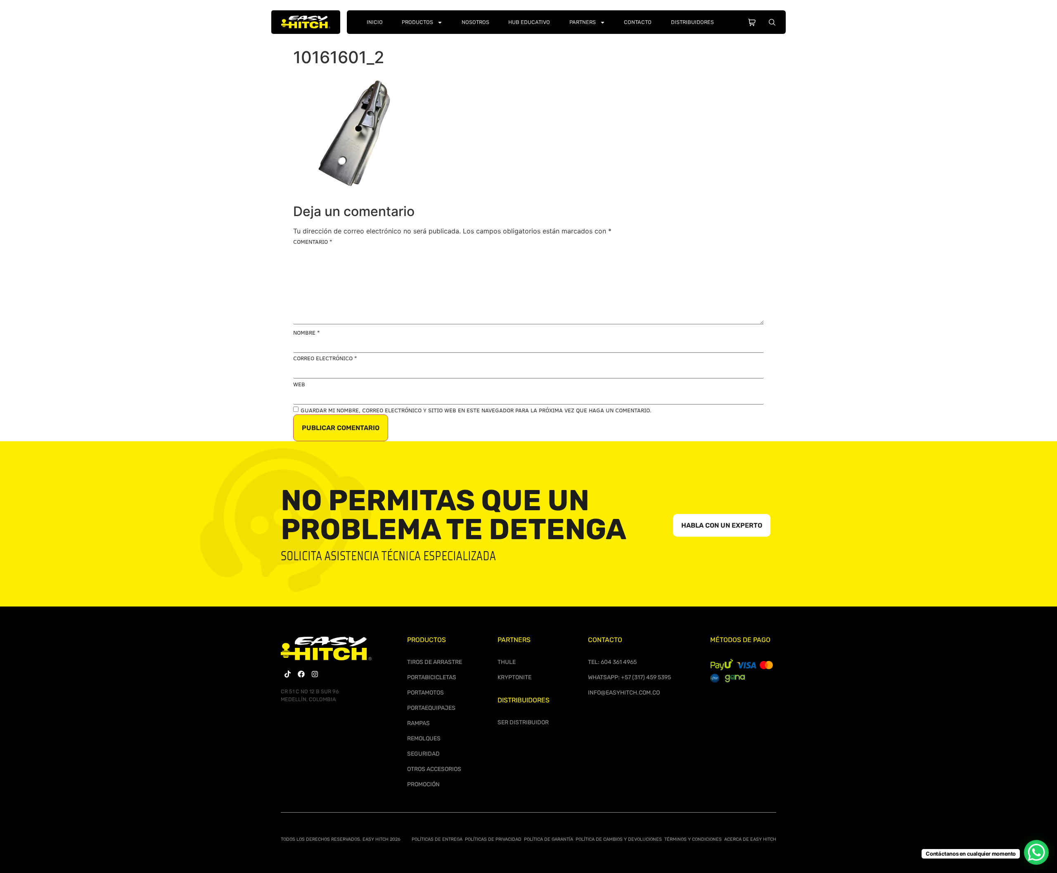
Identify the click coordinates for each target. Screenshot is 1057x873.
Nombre (306, 332)
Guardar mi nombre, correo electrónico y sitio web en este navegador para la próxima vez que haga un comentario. (476, 410)
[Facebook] (301, 674)
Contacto (638, 22)
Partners (582, 22)
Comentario (312, 242)
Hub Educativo (529, 22)
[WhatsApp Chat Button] (1036, 852)
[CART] (752, 20)
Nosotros (475, 22)
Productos (417, 22)
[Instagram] (315, 674)
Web (299, 384)
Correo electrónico (325, 358)
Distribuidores (692, 22)
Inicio (375, 22)
